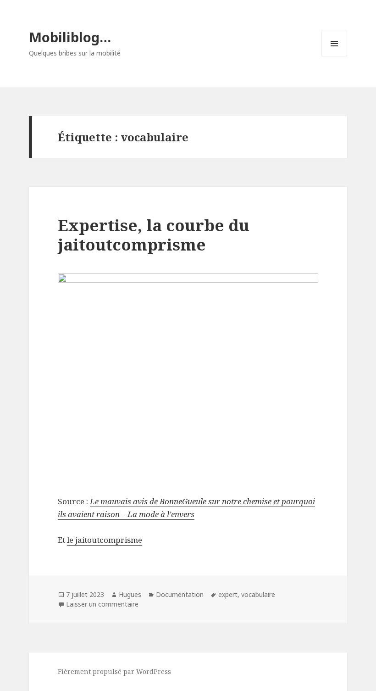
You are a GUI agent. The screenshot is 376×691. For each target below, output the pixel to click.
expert (228, 594)
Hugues (130, 594)
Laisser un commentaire (102, 604)
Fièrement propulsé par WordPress (114, 671)
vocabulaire (258, 594)
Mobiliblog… (70, 37)
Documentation (180, 594)
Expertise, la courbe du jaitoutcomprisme (153, 234)
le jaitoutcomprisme (104, 540)
